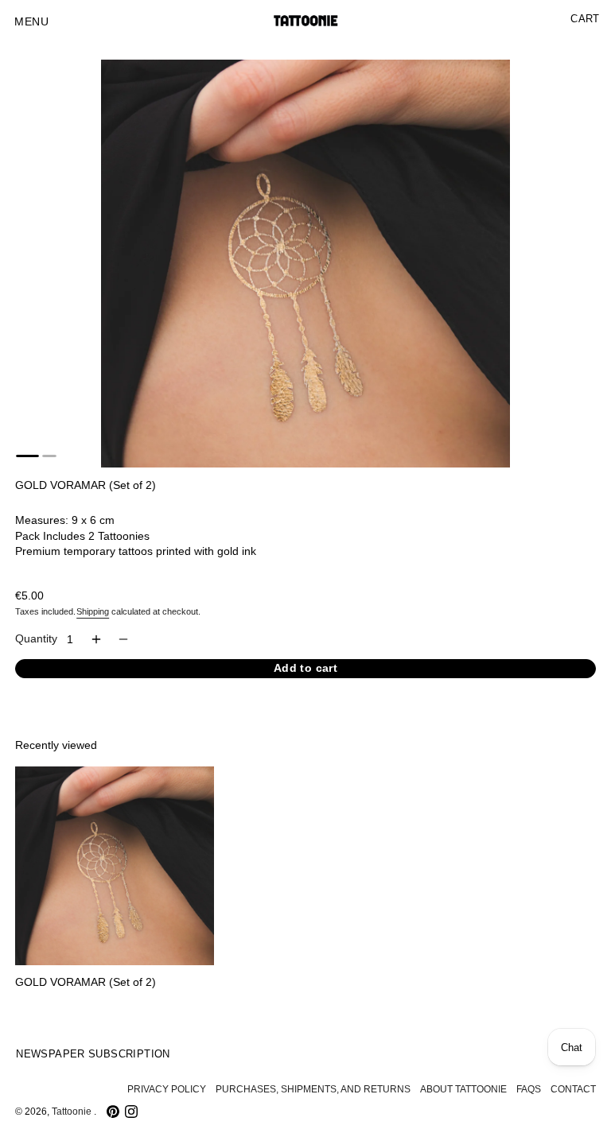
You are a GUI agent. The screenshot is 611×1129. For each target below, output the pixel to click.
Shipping (92, 611)
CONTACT (573, 1089)
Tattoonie (73, 1111)
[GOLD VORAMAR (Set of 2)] (114, 865)
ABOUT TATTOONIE (463, 1089)
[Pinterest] (113, 1111)
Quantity (36, 639)
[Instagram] (131, 1111)
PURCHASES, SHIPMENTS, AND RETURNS (313, 1089)
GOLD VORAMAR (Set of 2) (85, 982)
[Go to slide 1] (27, 455)
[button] (31, 22)
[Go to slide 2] (49, 455)
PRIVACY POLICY (166, 1089)
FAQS (528, 1089)
